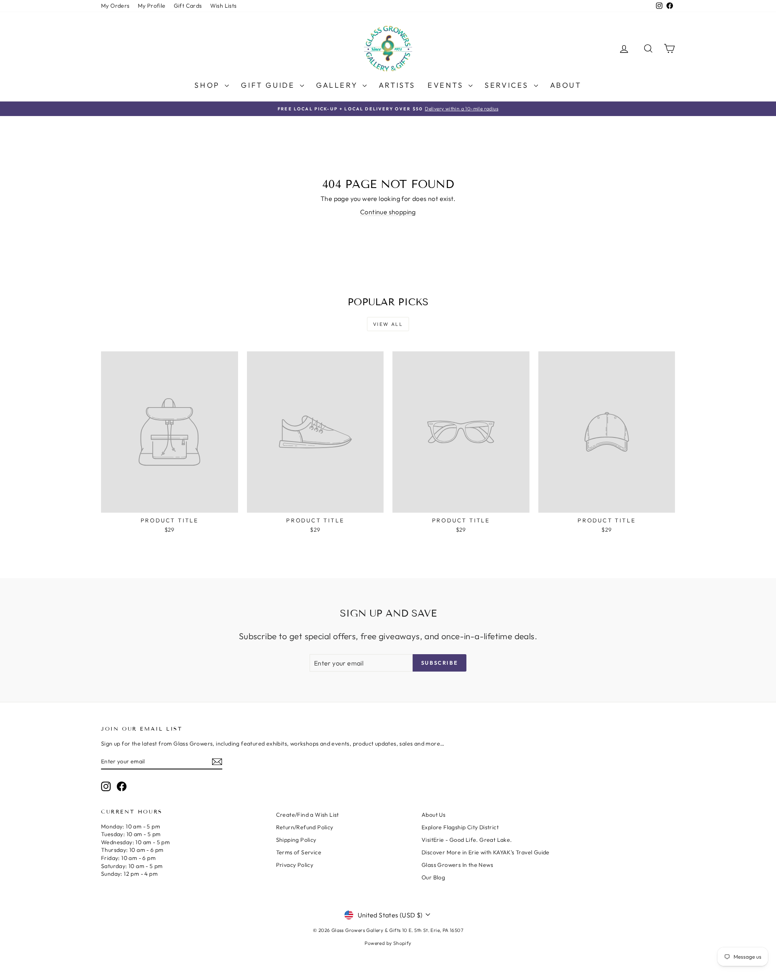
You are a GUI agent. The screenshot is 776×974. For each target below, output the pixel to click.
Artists (397, 85)
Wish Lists (223, 5)
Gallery (338, 85)
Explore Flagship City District (460, 827)
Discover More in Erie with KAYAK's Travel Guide (486, 852)
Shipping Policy (296, 839)
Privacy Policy (295, 864)
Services (508, 85)
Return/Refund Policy (304, 827)
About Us (433, 814)
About (566, 85)
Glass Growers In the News (457, 864)
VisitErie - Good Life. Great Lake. (467, 839)
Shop (208, 85)
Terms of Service (298, 852)
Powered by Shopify (388, 943)
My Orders (115, 5)
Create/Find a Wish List (307, 814)
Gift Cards (188, 5)
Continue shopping (388, 212)
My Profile (152, 5)
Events (447, 85)
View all (388, 324)
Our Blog (433, 877)
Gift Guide (269, 85)
